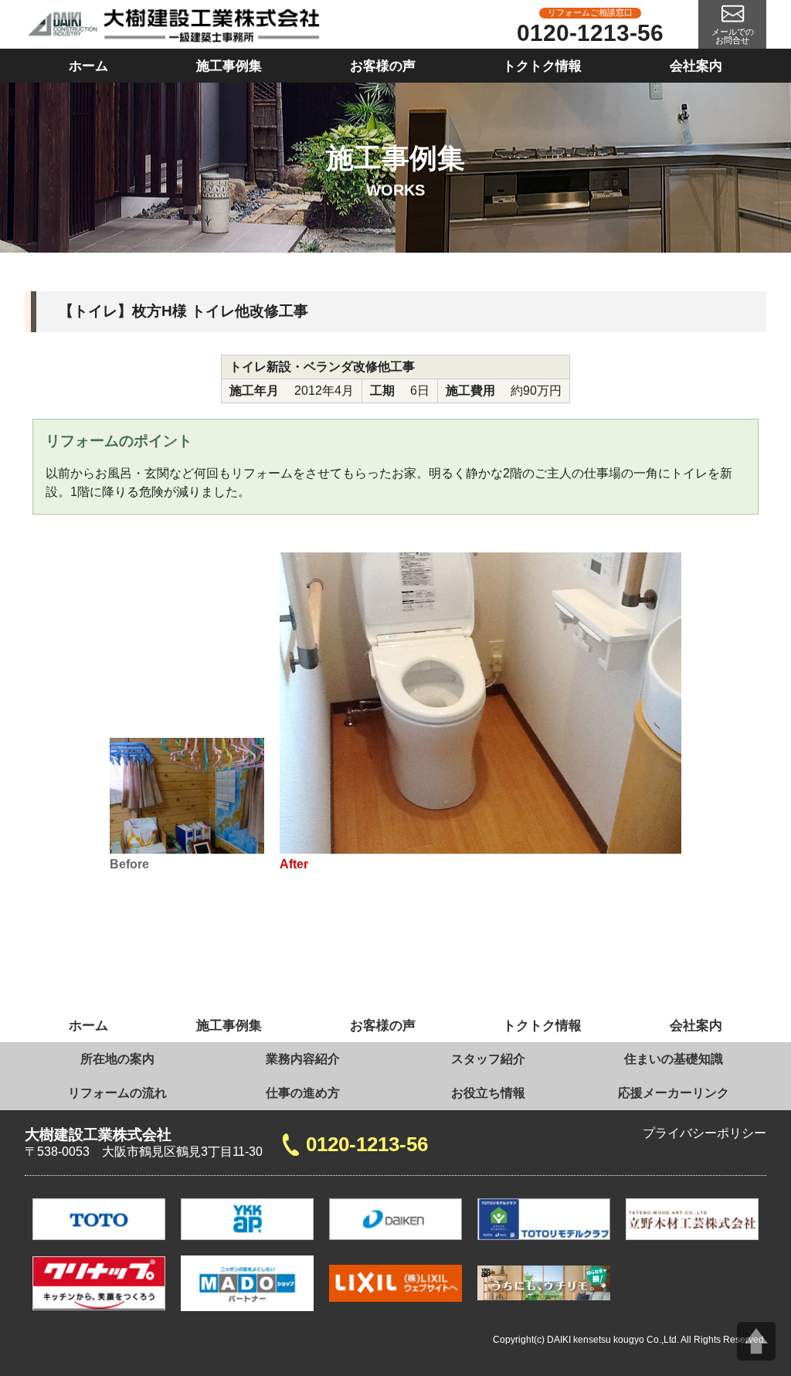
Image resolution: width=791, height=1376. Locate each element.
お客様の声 (383, 65)
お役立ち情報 (488, 1092)
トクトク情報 (542, 65)
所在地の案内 (117, 1058)
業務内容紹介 (303, 1058)
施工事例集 (229, 65)
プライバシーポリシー (704, 1133)
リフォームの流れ (117, 1092)
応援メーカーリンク (673, 1092)
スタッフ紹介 (488, 1058)
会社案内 (696, 65)
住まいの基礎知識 (673, 1058)
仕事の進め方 (303, 1092)
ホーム (88, 65)
